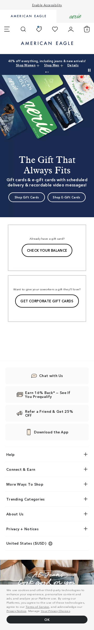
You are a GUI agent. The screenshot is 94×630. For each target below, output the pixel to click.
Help (10, 454)
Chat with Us (51, 375)
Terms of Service (37, 606)
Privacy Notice (16, 611)
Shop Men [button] (51, 65)
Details (73, 65)
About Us (15, 513)
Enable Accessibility (47, 5)
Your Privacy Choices (55, 611)
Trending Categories (25, 499)
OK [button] (47, 619)
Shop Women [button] (26, 65)
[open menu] (7, 29)
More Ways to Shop (24, 484)
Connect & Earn (20, 469)
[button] (45, 72)
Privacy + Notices (22, 528)
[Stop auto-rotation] (89, 70)
